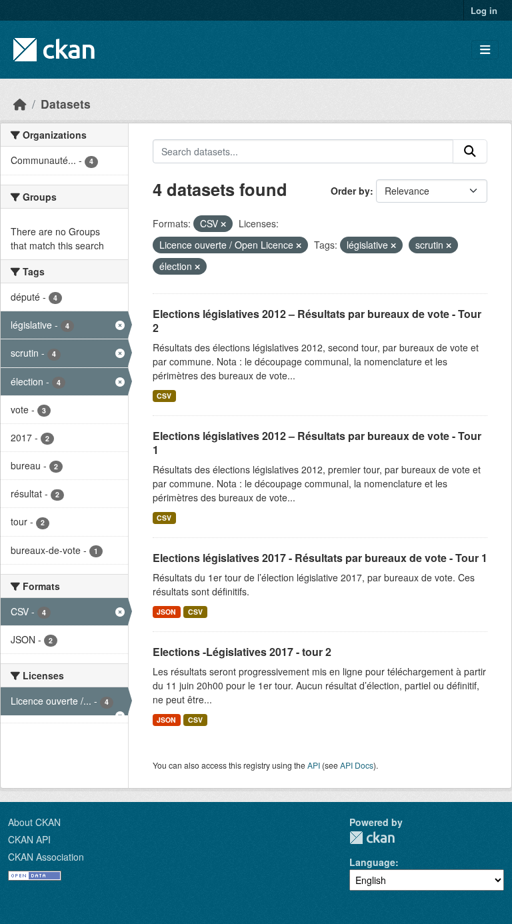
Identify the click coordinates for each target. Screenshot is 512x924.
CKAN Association (46, 856)
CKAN (372, 838)
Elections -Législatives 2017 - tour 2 (242, 651)
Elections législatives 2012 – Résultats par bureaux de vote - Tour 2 (317, 320)
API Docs (356, 765)
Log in (484, 10)
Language (372, 862)
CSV (164, 396)
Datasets (66, 103)
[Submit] (470, 151)
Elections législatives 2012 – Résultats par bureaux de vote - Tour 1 (317, 442)
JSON (166, 612)
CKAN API (29, 839)
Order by (350, 190)
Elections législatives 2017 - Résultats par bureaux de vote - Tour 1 (320, 557)
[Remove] (223, 224)
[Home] (20, 103)
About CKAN (34, 822)
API (313, 765)
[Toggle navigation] (485, 49)
